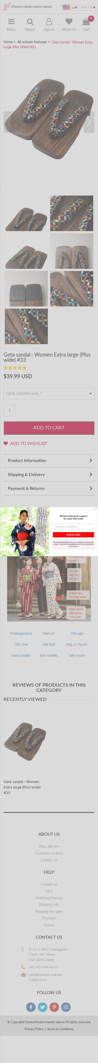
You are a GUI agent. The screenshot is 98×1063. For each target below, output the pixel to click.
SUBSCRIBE (73, 534)
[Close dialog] (95, 509)
